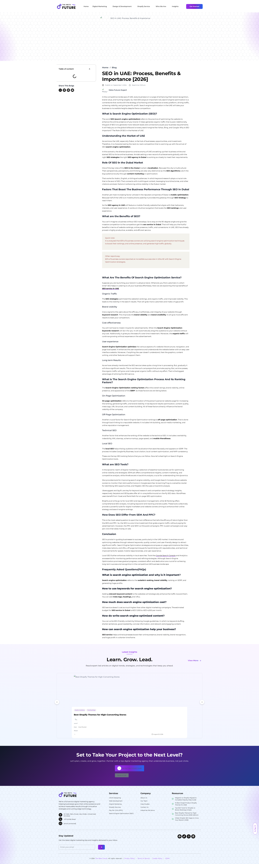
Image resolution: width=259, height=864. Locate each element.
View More (193, 660)
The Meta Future (101, 858)
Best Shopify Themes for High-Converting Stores (100, 714)
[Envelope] (72, 90)
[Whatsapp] (60, 90)
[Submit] (101, 847)
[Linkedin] (64, 90)
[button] (89, 69)
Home (105, 68)
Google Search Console (166, 556)
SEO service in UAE (110, 289)
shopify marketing (79, 710)
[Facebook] (68, 90)
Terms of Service (143, 858)
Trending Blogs (91, 710)
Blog (114, 68)
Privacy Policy (129, 858)
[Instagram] (189, 836)
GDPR (167, 858)
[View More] (200, 661)
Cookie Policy (157, 858)
